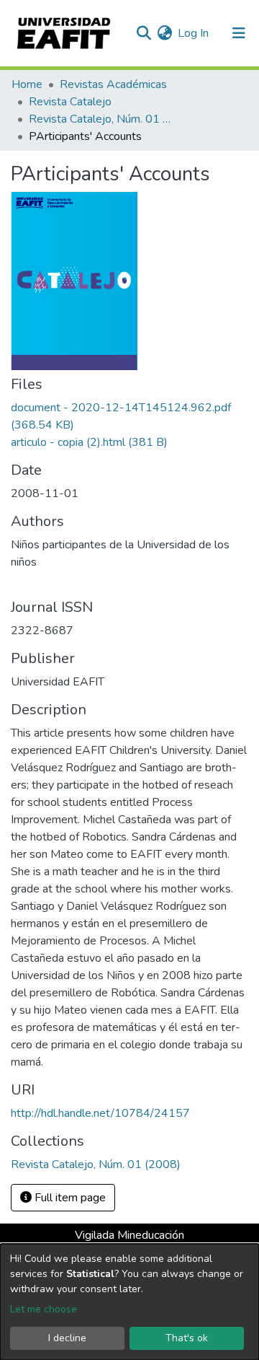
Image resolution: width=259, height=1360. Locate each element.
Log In (194, 33)
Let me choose (43, 1309)
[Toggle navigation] (239, 33)
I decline (67, 1338)
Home (27, 84)
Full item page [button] (69, 1198)
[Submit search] (144, 33)
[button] (164, 33)
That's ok (186, 1338)
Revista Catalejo (70, 102)
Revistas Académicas (113, 84)
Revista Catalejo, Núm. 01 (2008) (101, 119)
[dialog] (129, 1302)
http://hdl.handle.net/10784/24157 (100, 1113)
